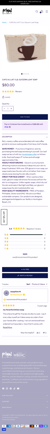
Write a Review (29, 276)
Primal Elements (20, 415)
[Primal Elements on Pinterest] (11, 388)
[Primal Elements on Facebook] (3, 388)
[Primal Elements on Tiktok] (14, 388)
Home (4, 22)
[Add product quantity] (11, 108)
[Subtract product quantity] (4, 108)
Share (7, 97)
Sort (28, 284)
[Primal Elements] (7, 11)
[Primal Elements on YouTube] (18, 388)
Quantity (5, 104)
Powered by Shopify (8, 419)
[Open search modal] (36, 11)
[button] (25, 91)
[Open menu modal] (46, 11)
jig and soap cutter (29, 154)
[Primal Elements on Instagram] (7, 388)
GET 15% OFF (4, 217)
